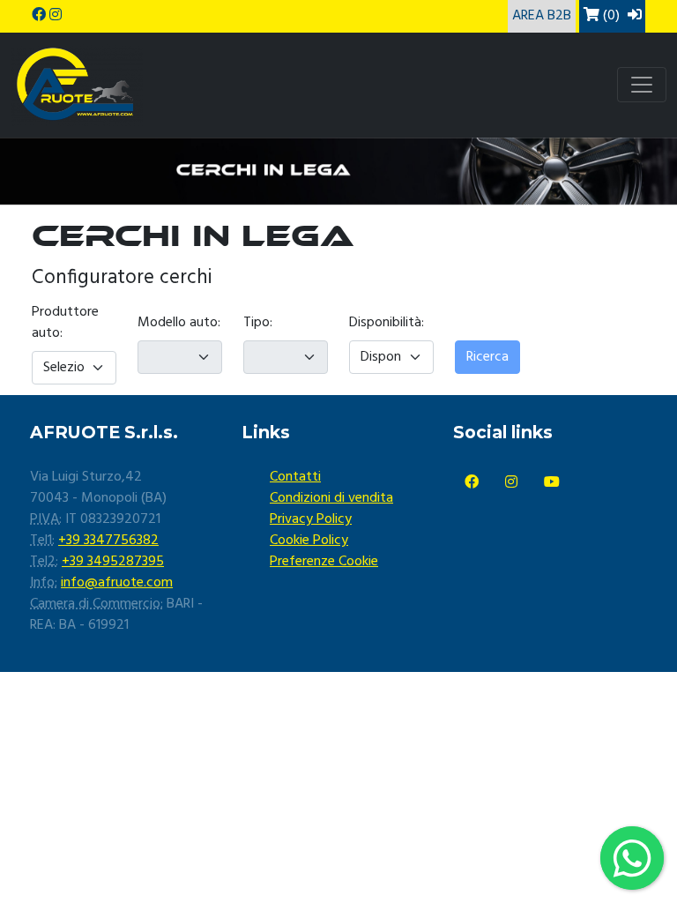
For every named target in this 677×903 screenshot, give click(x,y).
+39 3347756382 (108, 540)
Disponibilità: (386, 322)
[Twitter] (511, 483)
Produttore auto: (65, 323)
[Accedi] (634, 16)
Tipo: (257, 322)
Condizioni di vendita (331, 498)
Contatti (295, 477)
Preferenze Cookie (324, 561)
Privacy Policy (311, 519)
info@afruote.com (117, 582)
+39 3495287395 (113, 561)
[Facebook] (471, 483)
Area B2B (541, 15)
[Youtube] (551, 483)
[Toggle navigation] (641, 84)
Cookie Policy (309, 540)
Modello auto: (179, 322)
